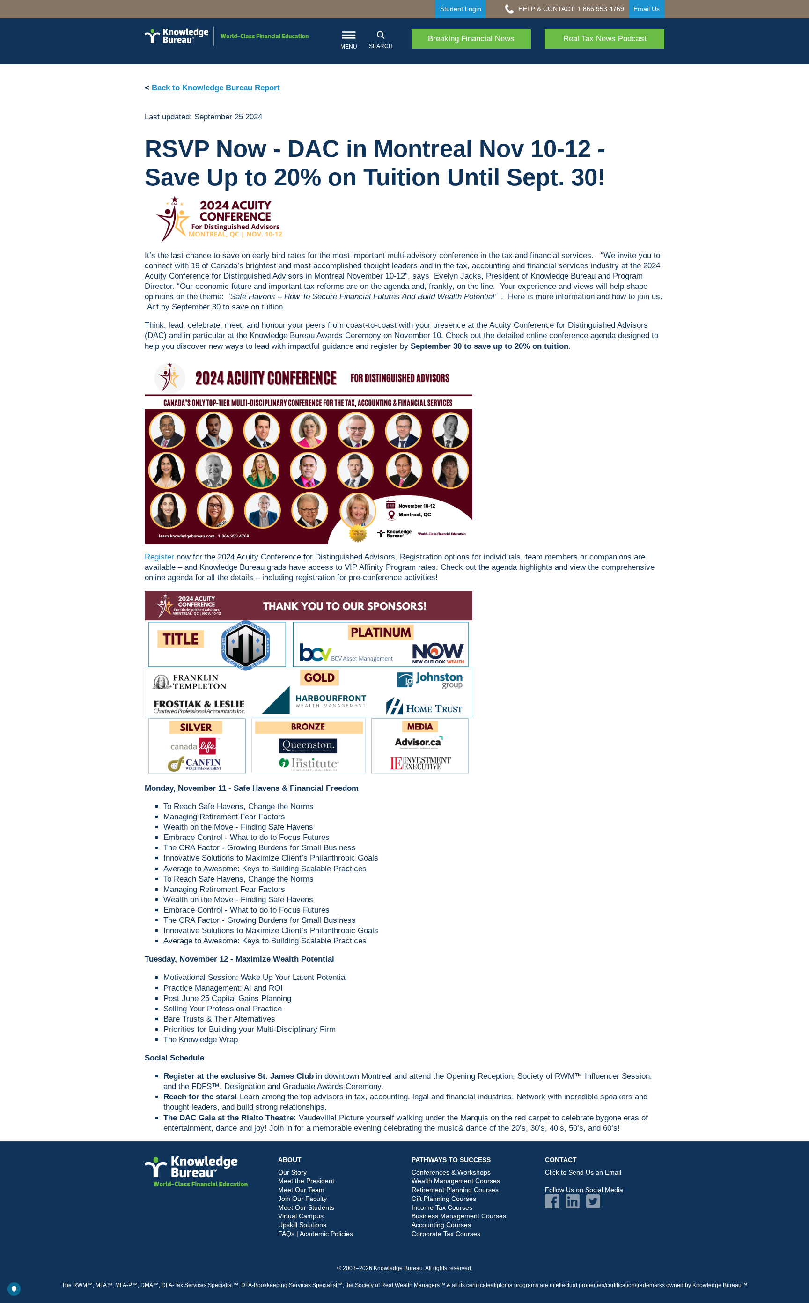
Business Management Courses (459, 1216)
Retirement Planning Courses (455, 1189)
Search (381, 46)
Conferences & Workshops (451, 1172)
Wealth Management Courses (456, 1181)
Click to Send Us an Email (583, 1172)
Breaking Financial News (471, 38)
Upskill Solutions (302, 1225)
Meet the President (306, 1181)
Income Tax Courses (442, 1207)
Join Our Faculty (302, 1198)
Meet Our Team (301, 1189)
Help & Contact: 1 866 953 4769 (570, 9)
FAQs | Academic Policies (315, 1233)
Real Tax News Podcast (605, 38)
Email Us (646, 9)
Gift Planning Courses (444, 1198)
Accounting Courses (441, 1225)
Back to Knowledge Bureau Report (216, 87)
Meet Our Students (306, 1207)
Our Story (292, 1172)
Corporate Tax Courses (446, 1233)
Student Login (460, 9)
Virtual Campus (301, 1216)
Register (159, 556)
